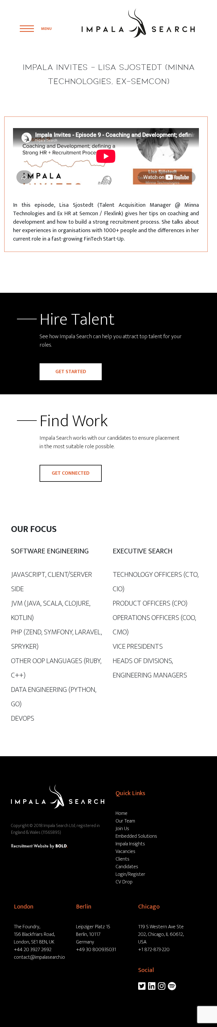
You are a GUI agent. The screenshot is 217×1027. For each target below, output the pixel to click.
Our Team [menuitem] (125, 821)
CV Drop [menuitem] (124, 882)
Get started (70, 372)
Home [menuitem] (121, 813)
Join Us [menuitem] (122, 828)
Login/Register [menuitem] (130, 874)
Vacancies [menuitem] (125, 851)
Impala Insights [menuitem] (130, 844)
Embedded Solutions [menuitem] (136, 836)
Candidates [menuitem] (127, 867)
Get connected (71, 473)
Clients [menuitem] (122, 859)
